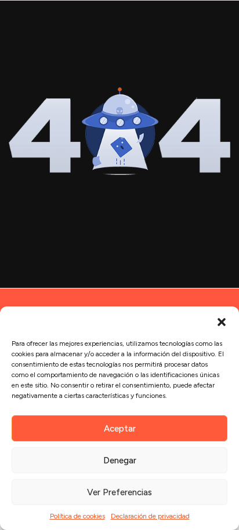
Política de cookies (77, 516)
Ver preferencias (119, 492)
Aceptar (120, 428)
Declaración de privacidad (150, 516)
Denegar (119, 460)
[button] (221, 321)
